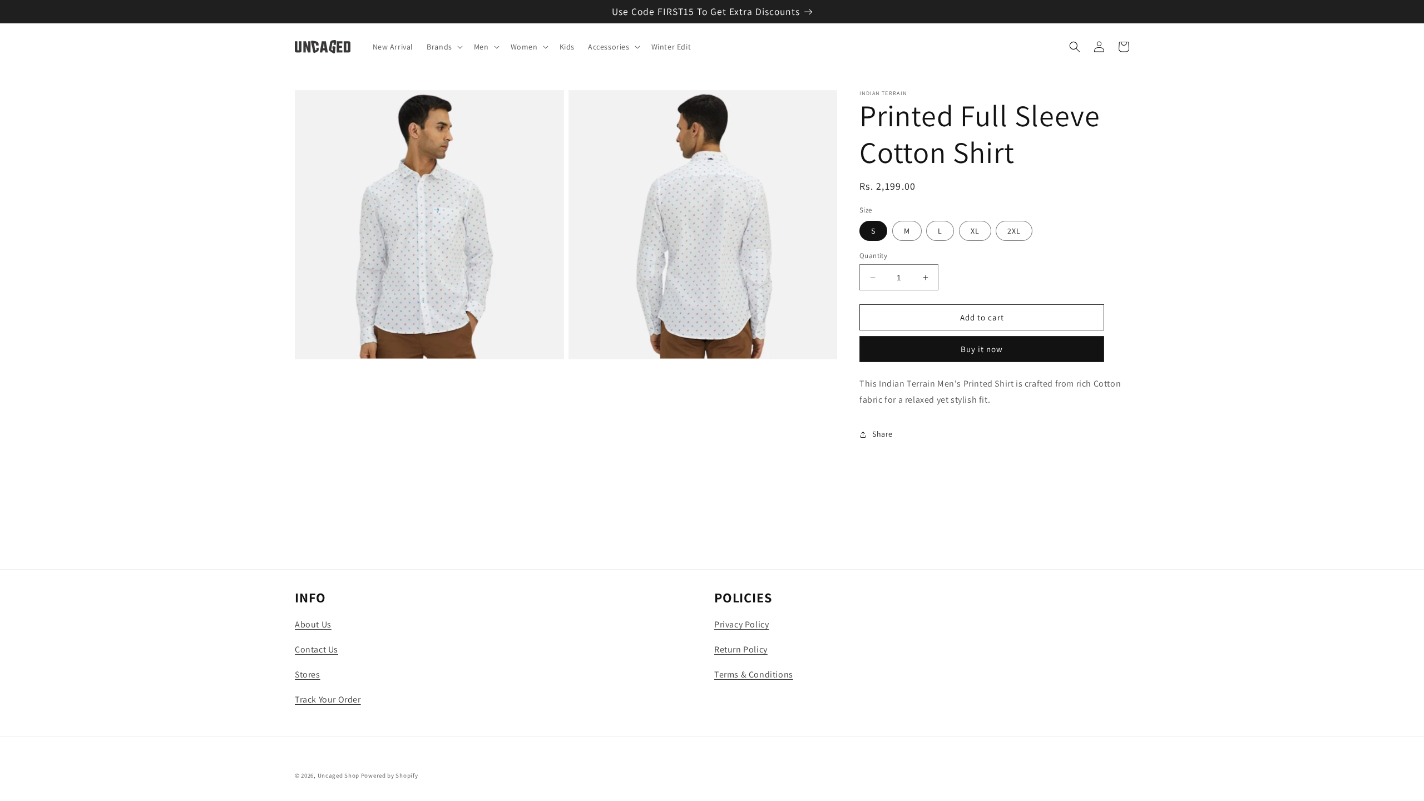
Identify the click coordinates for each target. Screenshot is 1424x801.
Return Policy (741, 649)
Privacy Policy (741, 624)
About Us (313, 624)
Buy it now (982, 349)
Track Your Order (328, 699)
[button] (443, 46)
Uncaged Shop (338, 775)
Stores (307, 674)
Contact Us (316, 649)
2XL (1014, 231)
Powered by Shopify (389, 775)
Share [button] (882, 434)
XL (975, 231)
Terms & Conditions (753, 674)
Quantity (873, 255)
